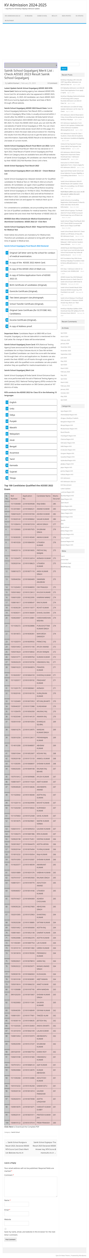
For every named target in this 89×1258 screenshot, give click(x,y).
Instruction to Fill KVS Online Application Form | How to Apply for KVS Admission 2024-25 (72, 165)
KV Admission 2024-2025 (25, 4)
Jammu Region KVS (67, 471)
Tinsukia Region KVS (67, 534)
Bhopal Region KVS (67, 425)
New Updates (66, 16)
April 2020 (64, 400)
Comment (9, 1175)
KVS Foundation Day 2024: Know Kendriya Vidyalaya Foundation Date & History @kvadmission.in (72, 260)
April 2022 (64, 379)
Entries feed (64, 560)
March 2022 (64, 382)
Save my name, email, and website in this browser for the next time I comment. (29, 1233)
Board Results (65, 432)
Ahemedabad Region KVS (69, 415)
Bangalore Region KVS (68, 422)
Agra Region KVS (66, 411)
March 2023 (64, 368)
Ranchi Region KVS (67, 517)
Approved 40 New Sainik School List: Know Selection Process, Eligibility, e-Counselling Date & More (72, 173)
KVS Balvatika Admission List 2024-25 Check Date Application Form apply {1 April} (72, 90)
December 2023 (66, 347)
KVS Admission (65, 478)
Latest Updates (65, 489)
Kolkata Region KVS (67, 474)
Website (7, 1219)
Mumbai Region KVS (67, 496)
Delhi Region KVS (66, 446)
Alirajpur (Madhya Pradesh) (69, 418)
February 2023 (65, 372)
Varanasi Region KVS (67, 541)
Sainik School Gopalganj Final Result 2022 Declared (26, 246)
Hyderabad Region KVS (68, 460)
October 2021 (65, 393)
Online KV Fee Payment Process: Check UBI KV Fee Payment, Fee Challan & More (71, 146)
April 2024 (64, 333)
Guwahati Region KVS (68, 457)
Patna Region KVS (66, 506)
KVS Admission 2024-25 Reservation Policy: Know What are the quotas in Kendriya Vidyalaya (72, 117)
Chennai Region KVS (67, 439)
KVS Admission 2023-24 (12, 16)
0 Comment (52, 83)
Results (54, 16)
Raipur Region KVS (67, 513)
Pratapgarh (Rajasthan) (68, 510)
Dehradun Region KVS (68, 443)
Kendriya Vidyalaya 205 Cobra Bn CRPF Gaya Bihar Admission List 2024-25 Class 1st (71, 82)
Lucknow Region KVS (67, 492)
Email (7, 1210)
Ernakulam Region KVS (68, 450)
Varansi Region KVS (67, 545)
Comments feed (66, 563)
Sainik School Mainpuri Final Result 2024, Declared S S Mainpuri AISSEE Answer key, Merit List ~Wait (72, 300)
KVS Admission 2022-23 (68, 481)
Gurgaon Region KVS (67, 453)
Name (7, 1200)
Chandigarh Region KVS (68, 436)
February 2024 (65, 340)
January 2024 (65, 344)
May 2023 (64, 361)
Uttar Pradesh (65, 538)
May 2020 (64, 396)
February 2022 (65, 386)
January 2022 (65, 389)
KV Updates (79, 16)
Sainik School (42, 16)
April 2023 (64, 365)
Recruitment (9, 21)
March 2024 (64, 336)
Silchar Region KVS (67, 531)
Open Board (64, 503)
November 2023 (66, 351)
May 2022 (64, 375)
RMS (62, 524)
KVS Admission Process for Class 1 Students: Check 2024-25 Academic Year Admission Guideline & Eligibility (72, 136)
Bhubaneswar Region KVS (69, 429)
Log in (63, 556)
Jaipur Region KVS (66, 467)
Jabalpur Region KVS (67, 464)
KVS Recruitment (66, 485)
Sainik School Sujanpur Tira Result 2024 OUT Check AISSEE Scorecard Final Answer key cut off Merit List (71, 213)
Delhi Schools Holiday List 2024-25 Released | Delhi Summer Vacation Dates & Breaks (72, 242)
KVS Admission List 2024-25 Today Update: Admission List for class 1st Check (72, 109)
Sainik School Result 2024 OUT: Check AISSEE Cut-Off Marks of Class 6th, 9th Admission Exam (73, 233)
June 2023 (64, 358)
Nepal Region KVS (66, 499)
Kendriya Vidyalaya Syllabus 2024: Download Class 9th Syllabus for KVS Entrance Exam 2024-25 (72, 311)
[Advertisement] (44, 41)
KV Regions (28, 16)
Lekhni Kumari (13, 83)
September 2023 (66, 354)
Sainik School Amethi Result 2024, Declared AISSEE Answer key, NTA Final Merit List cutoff (71, 289)
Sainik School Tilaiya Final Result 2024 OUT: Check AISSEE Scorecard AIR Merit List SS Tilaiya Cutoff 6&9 (73, 223)
